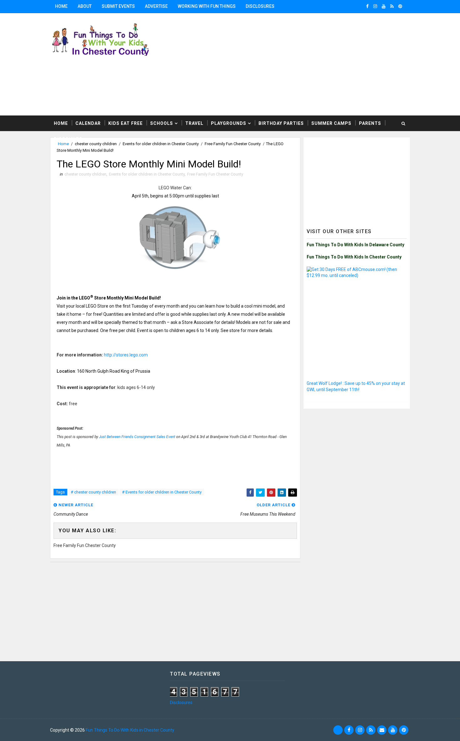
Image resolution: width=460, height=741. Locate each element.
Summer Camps (331, 123)
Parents (370, 123)
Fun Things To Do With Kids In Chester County (354, 256)
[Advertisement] (357, 180)
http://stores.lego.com (126, 354)
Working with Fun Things (207, 6)
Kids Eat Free (125, 123)
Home (61, 6)
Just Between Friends (116, 437)
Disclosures (260, 6)
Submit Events (118, 6)
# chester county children (93, 492)
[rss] (392, 6)
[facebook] (367, 6)
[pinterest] (400, 6)
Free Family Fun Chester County (215, 174)
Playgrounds (228, 123)
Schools (161, 123)
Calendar (88, 123)
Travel (194, 123)
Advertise (156, 6)
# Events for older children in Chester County (162, 492)
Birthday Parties (281, 123)
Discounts (68, 138)
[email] (381, 730)
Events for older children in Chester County (147, 174)
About (85, 6)
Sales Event (165, 437)
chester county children (85, 174)
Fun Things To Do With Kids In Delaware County (355, 244)
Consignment (145, 437)
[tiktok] (338, 730)
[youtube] (383, 6)
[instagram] (375, 6)
